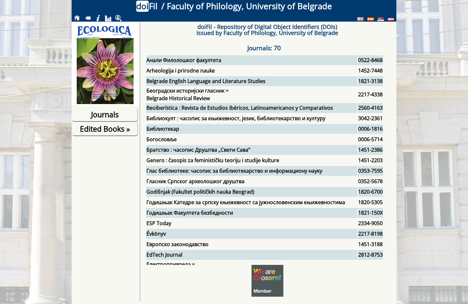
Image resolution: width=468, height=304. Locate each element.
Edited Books (105, 129)
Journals (105, 114)
